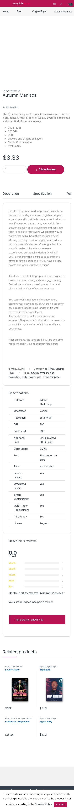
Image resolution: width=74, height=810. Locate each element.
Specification (42, 193)
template (55, 377)
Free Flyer (20, 718)
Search (55, 3)
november (14, 377)
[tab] (11, 195)
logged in (28, 601)
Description (11, 193)
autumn (35, 372)
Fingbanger (46, 455)
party (24, 377)
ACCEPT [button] (60, 804)
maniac (50, 372)
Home (6, 11)
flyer (42, 372)
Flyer (19, 11)
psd (39, 377)
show (46, 377)
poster (32, 377)
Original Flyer (39, 11)
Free (12, 718)
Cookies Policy (43, 804)
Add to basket (47, 169)
